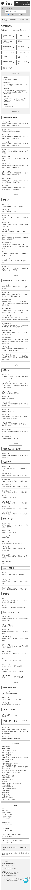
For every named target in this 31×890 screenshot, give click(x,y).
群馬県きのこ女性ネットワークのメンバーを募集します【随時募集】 (15, 526)
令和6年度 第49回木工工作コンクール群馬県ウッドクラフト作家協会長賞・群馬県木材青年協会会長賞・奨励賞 (15, 357)
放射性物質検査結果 (7, 36)
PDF (22, 14)
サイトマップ (5, 861)
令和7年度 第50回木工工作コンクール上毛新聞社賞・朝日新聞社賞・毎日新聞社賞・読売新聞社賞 (15, 318)
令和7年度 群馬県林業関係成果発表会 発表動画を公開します (15, 404)
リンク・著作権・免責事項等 (8, 863)
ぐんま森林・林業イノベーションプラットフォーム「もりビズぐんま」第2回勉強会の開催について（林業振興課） (15, 100)
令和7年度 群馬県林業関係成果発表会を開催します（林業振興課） (15, 424)
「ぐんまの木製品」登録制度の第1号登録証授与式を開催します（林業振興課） (15, 269)
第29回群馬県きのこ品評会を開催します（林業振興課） (14, 557)
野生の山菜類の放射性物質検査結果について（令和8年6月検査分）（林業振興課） (15, 137)
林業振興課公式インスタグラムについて (12, 716)
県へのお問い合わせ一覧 (7, 866)
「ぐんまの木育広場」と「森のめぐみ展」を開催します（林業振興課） (15, 646)
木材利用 (20, 35)
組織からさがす (14, 19)
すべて (11, 14)
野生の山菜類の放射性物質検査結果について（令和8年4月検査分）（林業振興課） (15, 166)
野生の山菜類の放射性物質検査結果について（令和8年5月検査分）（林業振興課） (15, 144)
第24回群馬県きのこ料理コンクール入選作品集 (14, 486)
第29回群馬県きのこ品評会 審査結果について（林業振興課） (14, 549)
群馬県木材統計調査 (7, 537)
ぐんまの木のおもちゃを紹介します (11, 660)
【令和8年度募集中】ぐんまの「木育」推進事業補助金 (15, 632)
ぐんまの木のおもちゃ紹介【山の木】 (12, 666)
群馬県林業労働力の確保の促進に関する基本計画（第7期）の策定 (15, 456)
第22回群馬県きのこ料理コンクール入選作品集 (14, 503)
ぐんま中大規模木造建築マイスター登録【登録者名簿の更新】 (15, 225)
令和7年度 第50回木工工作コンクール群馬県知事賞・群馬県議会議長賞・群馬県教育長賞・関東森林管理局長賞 (15, 341)
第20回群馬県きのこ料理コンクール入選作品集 (14, 514)
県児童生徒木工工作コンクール (7, 41)
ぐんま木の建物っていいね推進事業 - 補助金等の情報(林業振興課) (15, 853)
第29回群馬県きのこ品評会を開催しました (13, 543)
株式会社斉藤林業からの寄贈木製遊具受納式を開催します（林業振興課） (15, 238)
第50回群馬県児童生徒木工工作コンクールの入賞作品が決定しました (14, 333)
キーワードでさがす (7, 8)
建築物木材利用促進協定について (11, 704)
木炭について (5, 563)
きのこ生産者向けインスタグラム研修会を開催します (15, 582)
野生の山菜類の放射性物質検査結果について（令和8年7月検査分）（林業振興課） (15, 124)
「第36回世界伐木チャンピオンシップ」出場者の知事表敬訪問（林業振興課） (14, 417)
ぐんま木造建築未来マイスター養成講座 (12, 206)
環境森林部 (22, 19)
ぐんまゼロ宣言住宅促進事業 (10, 79)
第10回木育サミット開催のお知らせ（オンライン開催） (14, 654)
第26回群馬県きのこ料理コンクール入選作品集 (14, 475)
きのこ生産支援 (22, 52)
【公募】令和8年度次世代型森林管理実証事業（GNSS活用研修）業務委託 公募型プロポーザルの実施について (15, 92)
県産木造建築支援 (7, 61)
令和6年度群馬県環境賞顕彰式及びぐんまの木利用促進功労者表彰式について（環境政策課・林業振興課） (15, 246)
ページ (17, 14)
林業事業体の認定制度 (8, 398)
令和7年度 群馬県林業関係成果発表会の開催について (15, 432)
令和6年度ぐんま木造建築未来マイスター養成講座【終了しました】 (15, 254)
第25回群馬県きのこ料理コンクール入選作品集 (14, 481)
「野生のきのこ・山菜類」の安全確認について (14, 607)
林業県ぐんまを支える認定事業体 (11, 393)
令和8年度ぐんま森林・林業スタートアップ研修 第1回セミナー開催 (15, 85)
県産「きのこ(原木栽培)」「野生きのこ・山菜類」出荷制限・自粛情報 (14, 601)
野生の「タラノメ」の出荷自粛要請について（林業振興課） (15, 159)
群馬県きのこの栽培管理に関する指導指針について (15, 575)
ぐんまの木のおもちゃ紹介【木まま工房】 (13, 671)
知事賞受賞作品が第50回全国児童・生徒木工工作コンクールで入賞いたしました (14, 295)
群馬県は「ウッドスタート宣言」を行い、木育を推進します (15, 639)
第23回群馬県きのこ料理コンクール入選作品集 (14, 492)
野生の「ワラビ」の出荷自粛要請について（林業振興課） (15, 152)
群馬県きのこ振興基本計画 (9, 532)
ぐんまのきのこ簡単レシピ (9, 497)
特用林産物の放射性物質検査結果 (11, 131)
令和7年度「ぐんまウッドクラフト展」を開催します (15, 218)
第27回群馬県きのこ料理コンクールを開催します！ (14, 469)
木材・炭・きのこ (7, 52)
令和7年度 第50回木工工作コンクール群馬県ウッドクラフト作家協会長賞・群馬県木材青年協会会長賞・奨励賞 (15, 303)
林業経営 (20, 41)
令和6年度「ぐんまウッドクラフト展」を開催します (15, 261)
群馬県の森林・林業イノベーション (7, 67)
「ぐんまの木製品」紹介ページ (10, 211)
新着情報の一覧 (15, 111)
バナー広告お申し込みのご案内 (9, 868)
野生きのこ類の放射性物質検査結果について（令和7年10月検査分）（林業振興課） (15, 188)
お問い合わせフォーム (8, 818)
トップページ (7, 19)
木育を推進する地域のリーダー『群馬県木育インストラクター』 (15, 619)
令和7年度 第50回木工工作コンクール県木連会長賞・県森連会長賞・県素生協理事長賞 (15, 326)
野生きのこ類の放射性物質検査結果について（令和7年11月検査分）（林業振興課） (15, 181)
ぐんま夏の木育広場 (8, 106)
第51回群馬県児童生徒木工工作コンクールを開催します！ (14, 287)
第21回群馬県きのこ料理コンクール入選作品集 (14, 508)
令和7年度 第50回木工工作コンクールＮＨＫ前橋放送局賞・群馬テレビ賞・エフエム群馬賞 (15, 311)
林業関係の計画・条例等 (7, 47)
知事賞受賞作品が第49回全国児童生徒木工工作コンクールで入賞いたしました (14, 349)
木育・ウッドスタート (22, 56)
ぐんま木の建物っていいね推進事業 (11, 699)
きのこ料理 (21, 46)
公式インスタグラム (22, 62)
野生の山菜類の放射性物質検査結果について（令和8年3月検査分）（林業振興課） (15, 173)
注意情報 (5, 56)
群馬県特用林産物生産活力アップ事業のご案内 (14, 589)
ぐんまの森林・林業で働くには (10, 438)
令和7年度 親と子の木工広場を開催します (13, 231)
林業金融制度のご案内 (8, 411)
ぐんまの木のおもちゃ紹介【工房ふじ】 (12, 677)
